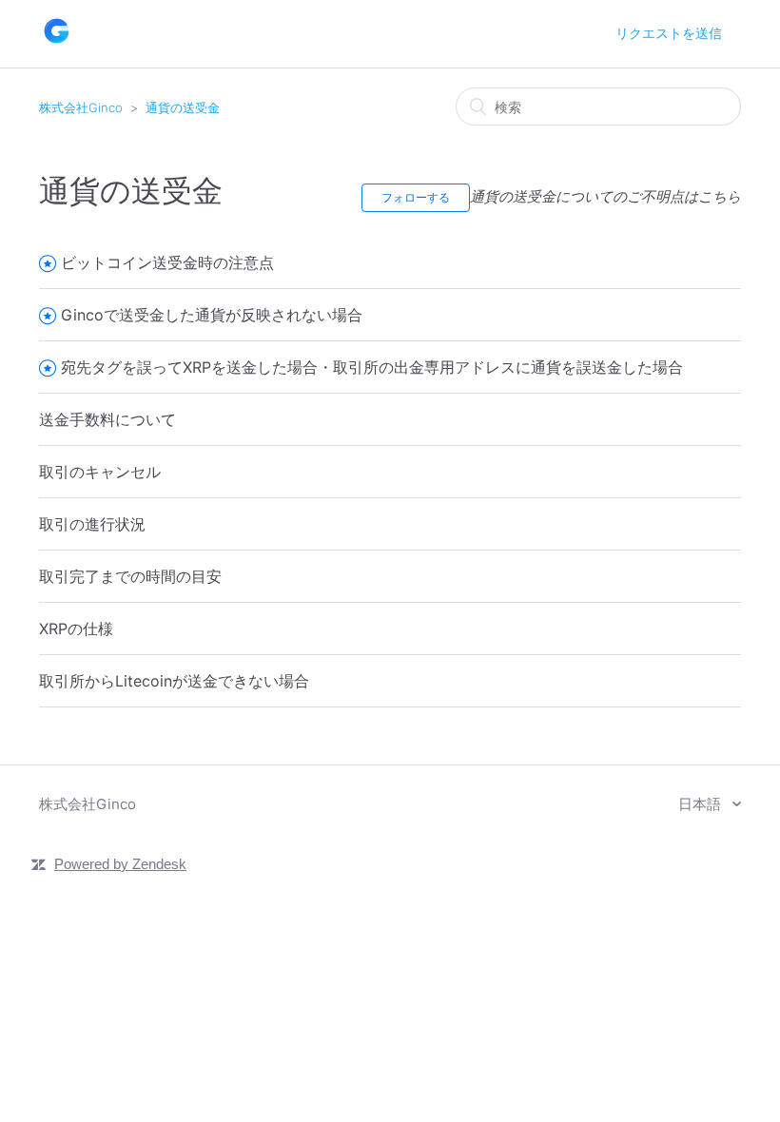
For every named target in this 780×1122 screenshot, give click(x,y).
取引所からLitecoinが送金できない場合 (174, 680)
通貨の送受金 (183, 107)
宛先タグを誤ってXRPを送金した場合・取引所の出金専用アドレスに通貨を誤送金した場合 (372, 367)
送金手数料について (107, 419)
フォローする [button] (415, 197)
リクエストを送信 (668, 33)
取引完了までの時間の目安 (130, 576)
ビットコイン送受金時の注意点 (167, 262)
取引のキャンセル (100, 471)
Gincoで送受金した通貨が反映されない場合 (211, 314)
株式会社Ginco (81, 107)
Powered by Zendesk (120, 864)
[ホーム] (56, 43)
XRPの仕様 (76, 628)
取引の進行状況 (92, 523)
